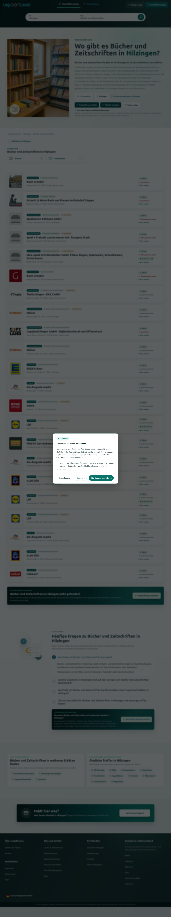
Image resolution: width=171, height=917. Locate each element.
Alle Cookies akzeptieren (101, 478)
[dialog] (85, 458)
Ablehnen (80, 478)
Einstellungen (64, 478)
